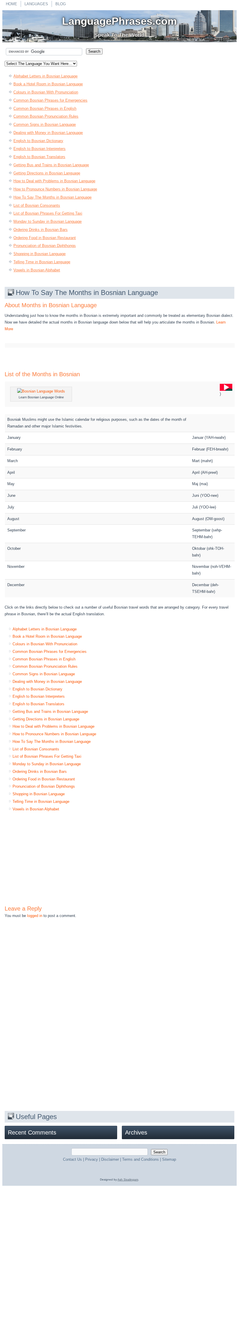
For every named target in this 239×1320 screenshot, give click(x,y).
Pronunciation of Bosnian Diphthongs (44, 245)
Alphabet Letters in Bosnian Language (45, 76)
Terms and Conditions (140, 1159)
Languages (36, 4)
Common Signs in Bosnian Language (44, 124)
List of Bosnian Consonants (36, 205)
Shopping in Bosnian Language (39, 254)
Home (11, 4)
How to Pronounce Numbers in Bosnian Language (55, 189)
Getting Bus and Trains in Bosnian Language (51, 165)
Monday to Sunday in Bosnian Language (47, 221)
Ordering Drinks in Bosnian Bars (40, 229)
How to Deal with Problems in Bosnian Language (54, 181)
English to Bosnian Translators (39, 157)
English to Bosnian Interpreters (39, 148)
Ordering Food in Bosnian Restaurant (44, 238)
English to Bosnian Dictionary (38, 141)
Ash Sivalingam (127, 1179)
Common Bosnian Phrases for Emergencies (50, 100)
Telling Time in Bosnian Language (41, 262)
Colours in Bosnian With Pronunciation (45, 92)
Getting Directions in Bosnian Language (46, 173)
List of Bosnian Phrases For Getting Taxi (47, 213)
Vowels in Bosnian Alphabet (36, 270)
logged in (34, 915)
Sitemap (169, 1159)
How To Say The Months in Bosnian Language (52, 197)
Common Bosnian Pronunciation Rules (45, 116)
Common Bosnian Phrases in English (44, 108)
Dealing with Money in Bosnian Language (48, 132)
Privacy (91, 1159)
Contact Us (72, 1159)
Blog (60, 4)
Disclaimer (110, 1159)
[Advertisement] (159, 43)
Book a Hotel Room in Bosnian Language (48, 84)
